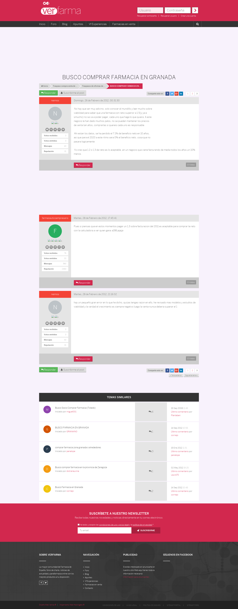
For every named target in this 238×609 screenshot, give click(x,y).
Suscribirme (147, 530)
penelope (71, 451)
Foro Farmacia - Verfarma (61, 10)
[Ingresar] (195, 10)
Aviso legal (131, 605)
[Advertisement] (119, 49)
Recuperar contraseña (147, 16)
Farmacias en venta (123, 24)
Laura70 (175, 475)
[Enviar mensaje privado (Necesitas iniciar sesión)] (47, 128)
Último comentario (180, 412)
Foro (53, 24)
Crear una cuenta (188, 16)
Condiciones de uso (111, 605)
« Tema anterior (176, 375)
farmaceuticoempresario (55, 218)
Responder (50, 92)
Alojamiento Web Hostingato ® (72, 605)
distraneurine (73, 471)
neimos (55, 100)
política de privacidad (142, 525)
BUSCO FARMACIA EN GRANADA (72, 427)
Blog (64, 24)
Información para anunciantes (136, 577)
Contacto (89, 588)
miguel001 (71, 411)
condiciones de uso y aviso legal (114, 525)
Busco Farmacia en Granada (69, 487)
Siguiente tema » (191, 375)
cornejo (174, 435)
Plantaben (176, 415)
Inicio (42, 24)
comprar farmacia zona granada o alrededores (78, 447)
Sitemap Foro (193, 605)
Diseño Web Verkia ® (47, 605)
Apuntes (78, 24)
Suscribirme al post (73, 92)
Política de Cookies (152, 605)
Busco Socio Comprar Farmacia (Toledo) (75, 408)
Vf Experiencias (98, 24)
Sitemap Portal (174, 605)
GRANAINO (72, 431)
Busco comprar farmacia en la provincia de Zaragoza (81, 467)
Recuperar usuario (169, 16)
